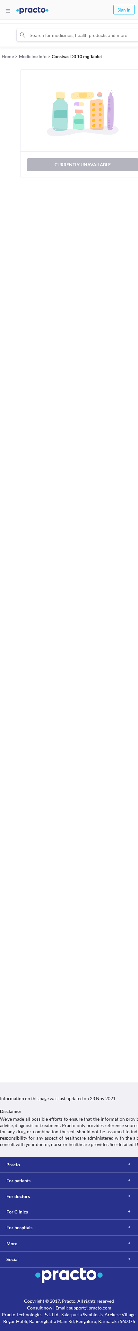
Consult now (39, 1307)
